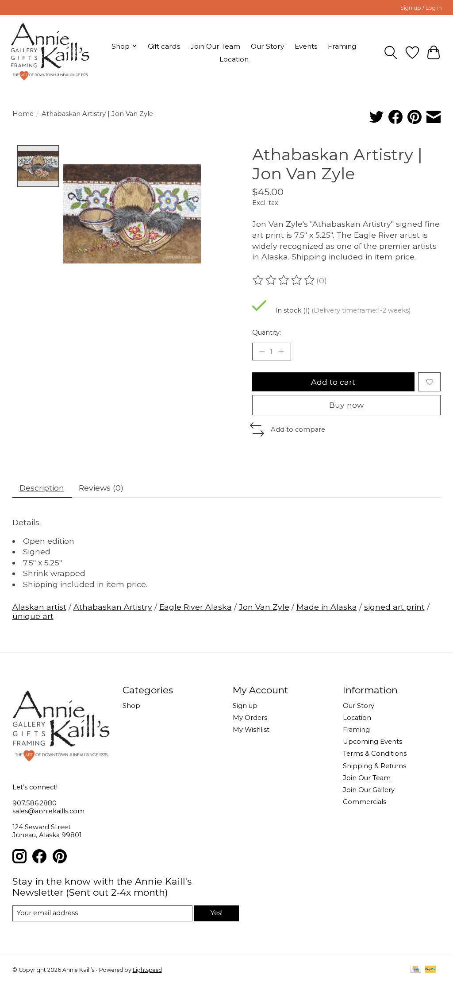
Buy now (346, 405)
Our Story (267, 46)
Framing (342, 46)
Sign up (245, 706)
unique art (33, 616)
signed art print (394, 606)
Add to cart (333, 382)
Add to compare (298, 429)
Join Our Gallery (369, 790)
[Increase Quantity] (281, 351)
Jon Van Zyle (264, 606)
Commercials (364, 802)
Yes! (217, 913)
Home (23, 114)
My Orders (250, 718)
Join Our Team (215, 46)
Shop (131, 706)
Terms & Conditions (375, 754)
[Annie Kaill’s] (50, 52)
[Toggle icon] (390, 53)
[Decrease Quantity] (262, 351)
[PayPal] (430, 970)
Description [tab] (41, 487)
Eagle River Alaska (195, 606)
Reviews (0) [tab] (101, 487)
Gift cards (164, 46)
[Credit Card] (415, 970)
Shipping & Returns (374, 766)
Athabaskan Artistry (112, 606)
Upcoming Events (372, 742)
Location (234, 59)
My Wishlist (251, 730)
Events (306, 46)
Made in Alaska (326, 606)
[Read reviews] (284, 280)
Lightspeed (147, 970)
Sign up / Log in (421, 7)
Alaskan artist (39, 606)
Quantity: (266, 332)
